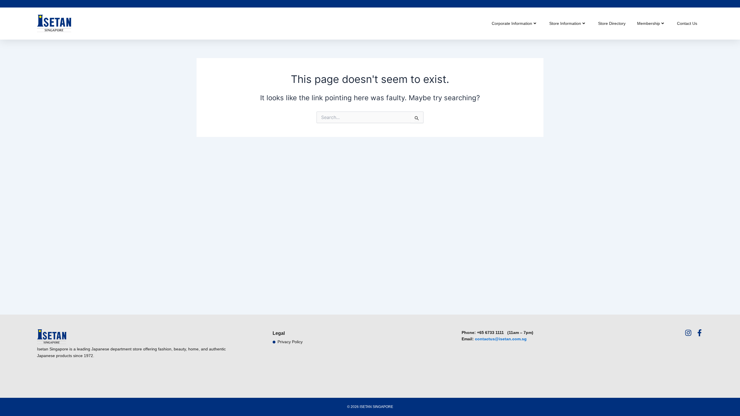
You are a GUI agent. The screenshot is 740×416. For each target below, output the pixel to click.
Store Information (565, 23)
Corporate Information (512, 23)
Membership (648, 23)
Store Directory (612, 23)
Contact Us (687, 23)
